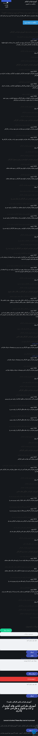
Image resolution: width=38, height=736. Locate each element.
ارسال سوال (6, 630)
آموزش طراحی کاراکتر (31, 1)
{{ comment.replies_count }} (29, 638)
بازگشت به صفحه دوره (30, 22)
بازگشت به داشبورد (31, 4)
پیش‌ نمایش (35, 38)
